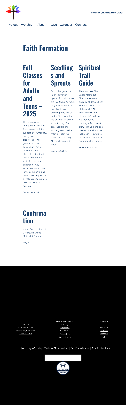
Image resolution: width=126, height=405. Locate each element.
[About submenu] (47, 25)
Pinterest (104, 333)
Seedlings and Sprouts (62, 75)
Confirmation (34, 216)
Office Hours (65, 337)
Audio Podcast (101, 348)
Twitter (104, 337)
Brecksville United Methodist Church (107, 12)
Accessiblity (65, 334)
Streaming (61, 348)
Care (67, 330)
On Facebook (80, 348)
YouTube (104, 330)
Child (62, 330)
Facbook (104, 327)
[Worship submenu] (34, 25)
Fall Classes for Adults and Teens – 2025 (32, 90)
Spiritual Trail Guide (90, 75)
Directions (64, 327)
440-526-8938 (25, 333)
